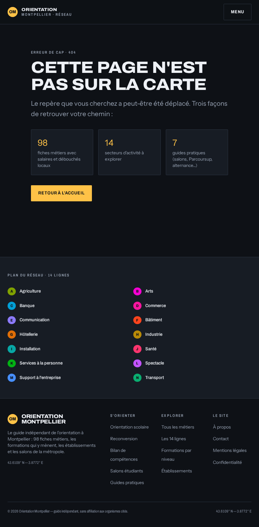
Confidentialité (227, 462)
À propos (222, 427)
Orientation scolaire (129, 427)
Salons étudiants (126, 471)
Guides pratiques (127, 482)
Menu (237, 11)
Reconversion (123, 438)
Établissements (176, 471)
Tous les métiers (177, 427)
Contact (221, 438)
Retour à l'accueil (61, 193)
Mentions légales (230, 450)
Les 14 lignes (173, 438)
